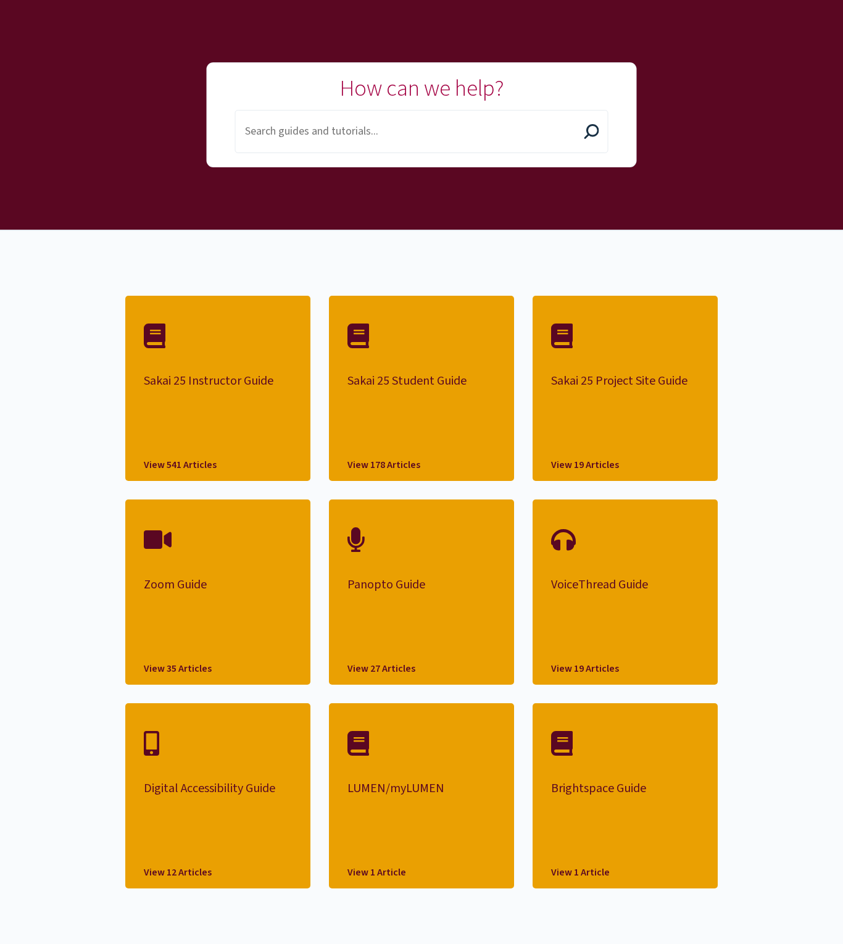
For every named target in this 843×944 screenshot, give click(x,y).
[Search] (591, 132)
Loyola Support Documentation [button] (48, 14)
